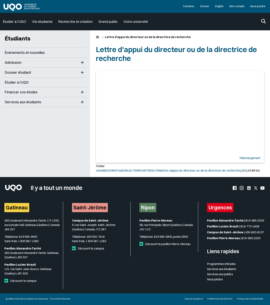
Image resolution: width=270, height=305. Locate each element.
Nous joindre (257, 6)
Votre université (135, 21)
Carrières (188, 6)
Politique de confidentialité (250, 298)
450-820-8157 (254, 232)
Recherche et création (75, 21)
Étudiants (17, 38)
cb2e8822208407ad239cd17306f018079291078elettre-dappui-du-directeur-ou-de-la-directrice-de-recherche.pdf (170, 170)
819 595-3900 (28, 236)
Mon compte (236, 6)
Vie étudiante (42, 21)
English (219, 6)
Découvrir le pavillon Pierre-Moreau (167, 244)
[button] (82, 62)
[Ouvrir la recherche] (263, 21)
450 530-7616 (96, 236)
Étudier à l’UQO (17, 82)
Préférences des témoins (220, 298)
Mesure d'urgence (194, 298)
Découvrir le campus (23, 281)
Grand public (108, 21)
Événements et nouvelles (25, 52)
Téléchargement (249, 158)
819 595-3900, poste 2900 (171, 236)
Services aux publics (220, 274)
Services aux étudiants (221, 269)
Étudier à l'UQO (14, 21)
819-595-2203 (254, 220)
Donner (204, 6)
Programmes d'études (221, 264)
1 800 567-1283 (28, 241)
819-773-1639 (249, 226)
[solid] (7, 281)
